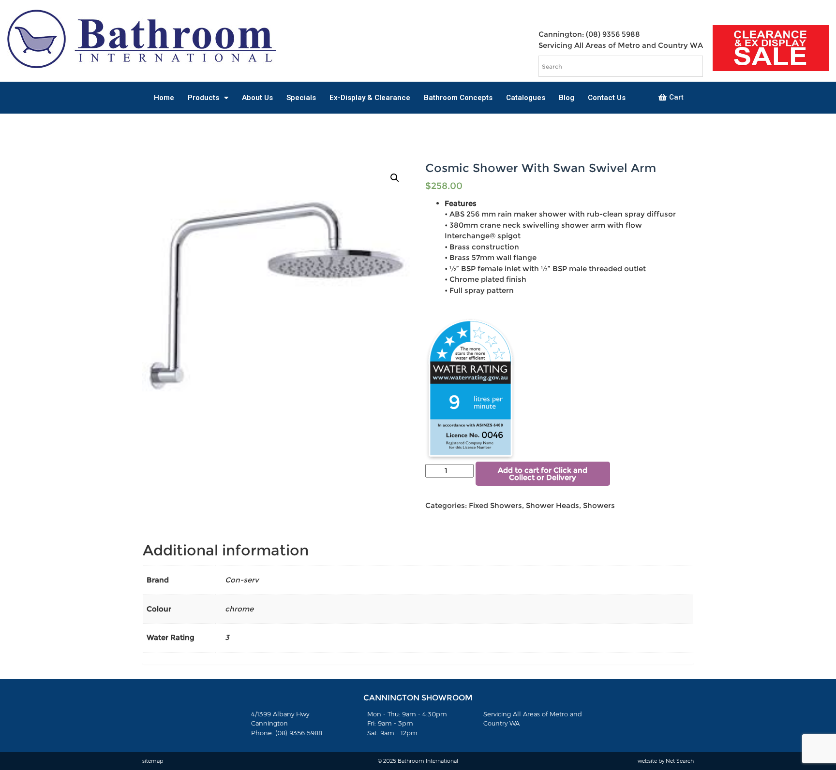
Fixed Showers (495, 505)
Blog (566, 97)
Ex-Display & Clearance (369, 97)
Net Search (680, 760)
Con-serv (242, 579)
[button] (671, 98)
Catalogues (525, 97)
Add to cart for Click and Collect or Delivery (542, 473)
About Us (257, 97)
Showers (599, 505)
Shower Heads (552, 505)
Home (164, 97)
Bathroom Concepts (458, 97)
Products (203, 97)
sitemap (152, 760)
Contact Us (607, 97)
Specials (301, 97)
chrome (239, 608)
